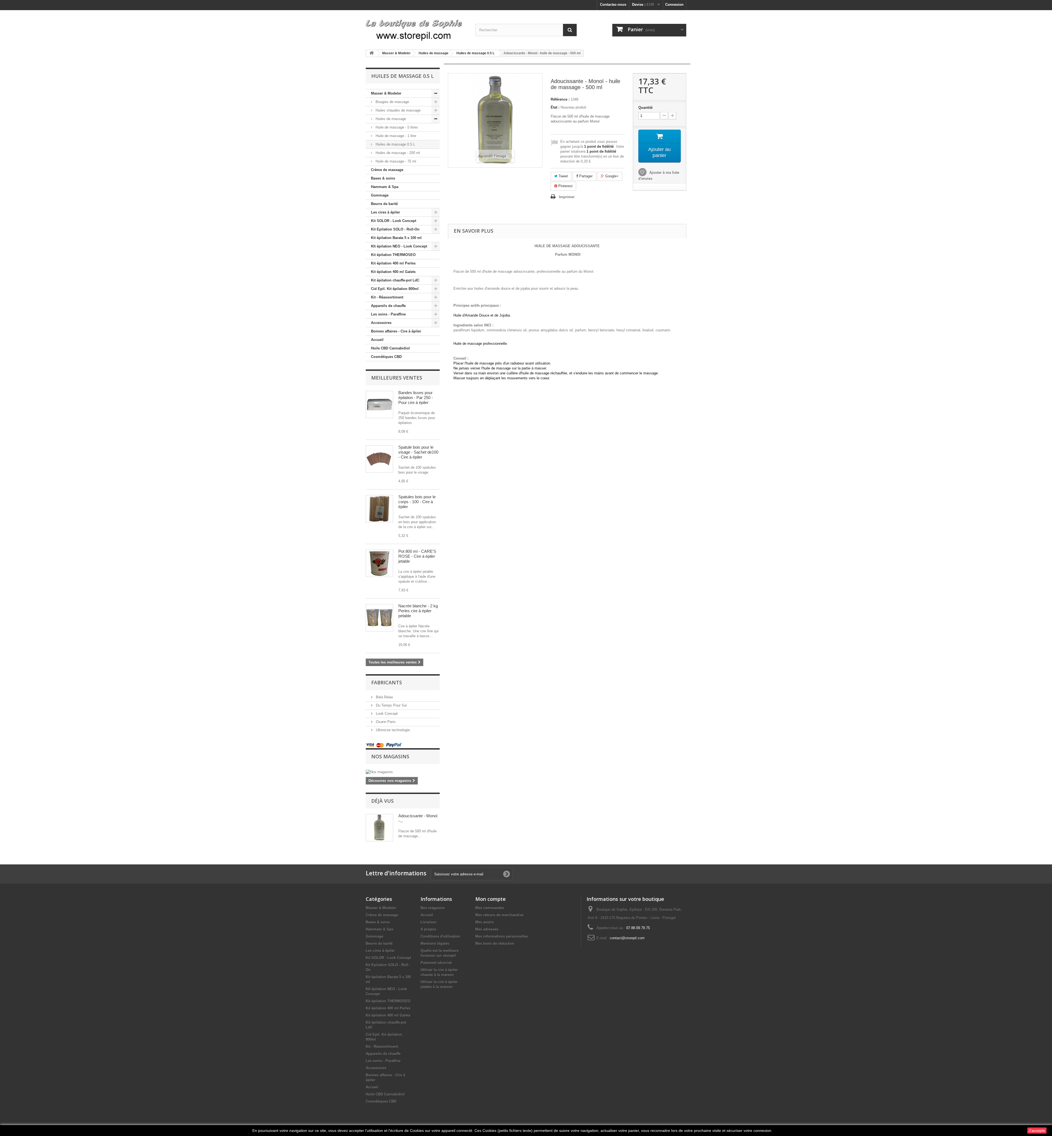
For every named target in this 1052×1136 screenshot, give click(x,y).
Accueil (377, 340)
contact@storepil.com (627, 938)
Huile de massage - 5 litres (396, 127)
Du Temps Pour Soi (391, 705)
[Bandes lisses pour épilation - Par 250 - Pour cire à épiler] (379, 404)
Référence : (560, 99)
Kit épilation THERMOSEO (393, 255)
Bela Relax (384, 697)
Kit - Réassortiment (387, 297)
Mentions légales (435, 943)
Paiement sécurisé (436, 963)
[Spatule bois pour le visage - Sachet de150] (379, 459)
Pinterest (565, 186)
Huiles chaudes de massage (398, 110)
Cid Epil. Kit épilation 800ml (395, 289)
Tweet (563, 176)
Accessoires (381, 323)
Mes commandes (489, 908)
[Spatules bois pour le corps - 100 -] (379, 508)
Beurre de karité (384, 204)
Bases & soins (383, 178)
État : (555, 107)
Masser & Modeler (386, 93)
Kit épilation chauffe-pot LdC (395, 280)
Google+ (611, 176)
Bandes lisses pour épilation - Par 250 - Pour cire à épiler (415, 397)
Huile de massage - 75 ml (395, 161)
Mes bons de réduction (494, 943)
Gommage (379, 195)
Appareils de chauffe (388, 306)
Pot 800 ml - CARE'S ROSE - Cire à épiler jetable (417, 556)
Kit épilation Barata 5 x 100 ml (396, 238)
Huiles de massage (390, 119)
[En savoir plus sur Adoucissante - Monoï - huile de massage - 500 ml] (379, 827)
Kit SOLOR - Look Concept (393, 221)
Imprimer (566, 197)
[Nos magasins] (403, 772)
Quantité (645, 108)
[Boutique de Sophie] (416, 27)
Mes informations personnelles (501, 936)
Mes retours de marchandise (499, 915)
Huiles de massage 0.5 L (395, 144)
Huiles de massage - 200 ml (397, 153)
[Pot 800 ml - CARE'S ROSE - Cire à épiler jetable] (379, 563)
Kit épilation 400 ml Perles (393, 263)
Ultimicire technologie (392, 730)
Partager (585, 176)
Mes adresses (486, 929)
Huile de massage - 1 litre (395, 136)
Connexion (674, 4)
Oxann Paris (385, 722)
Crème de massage (387, 170)
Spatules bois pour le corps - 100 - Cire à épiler (417, 501)
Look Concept (386, 713)
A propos (428, 929)
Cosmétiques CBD (386, 357)
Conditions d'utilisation (440, 936)
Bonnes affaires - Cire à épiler (396, 331)
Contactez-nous (613, 4)
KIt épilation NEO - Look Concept (399, 246)
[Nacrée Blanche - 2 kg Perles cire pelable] (379, 617)
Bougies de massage (392, 102)
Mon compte (490, 899)
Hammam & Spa (384, 187)
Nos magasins (390, 756)
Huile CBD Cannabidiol (390, 348)
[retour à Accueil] (371, 53)
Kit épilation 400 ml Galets (393, 272)
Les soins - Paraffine (388, 314)
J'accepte (1037, 1130)
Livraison (428, 922)
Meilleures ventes (396, 377)
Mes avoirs (484, 922)
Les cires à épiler (385, 212)
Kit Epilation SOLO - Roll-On (395, 229)
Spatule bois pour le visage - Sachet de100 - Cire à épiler (418, 452)
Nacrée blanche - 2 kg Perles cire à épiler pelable (418, 610)
